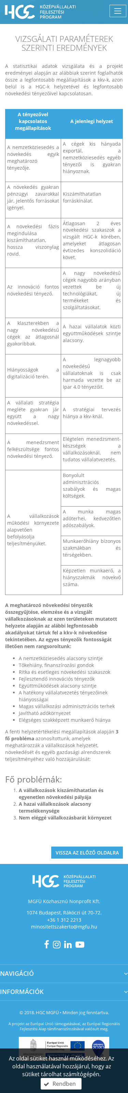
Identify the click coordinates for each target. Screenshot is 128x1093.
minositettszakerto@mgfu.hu (64, 926)
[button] (61, 1084)
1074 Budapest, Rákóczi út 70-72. (64, 912)
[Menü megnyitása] (118, 11)
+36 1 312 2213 (64, 919)
